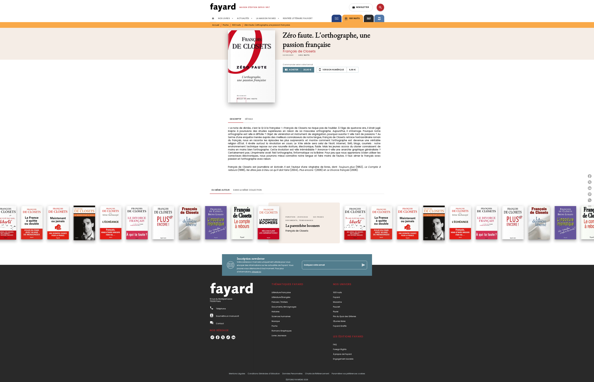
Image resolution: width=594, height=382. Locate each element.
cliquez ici (256, 271)
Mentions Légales (237, 373)
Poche (225, 25)
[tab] (213, 18)
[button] (361, 7)
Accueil (215, 25)
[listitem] (212, 337)
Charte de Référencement (317, 373)
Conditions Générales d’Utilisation (264, 373)
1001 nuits (236, 25)
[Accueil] (223, 7)
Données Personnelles (292, 373)
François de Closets (299, 51)
